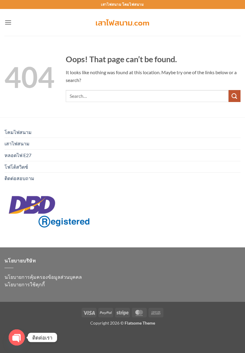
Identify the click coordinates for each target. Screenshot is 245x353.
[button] (8, 22)
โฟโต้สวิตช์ (16, 167)
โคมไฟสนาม (18, 132)
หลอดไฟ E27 (17, 155)
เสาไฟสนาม (17, 143)
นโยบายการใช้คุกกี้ (24, 284)
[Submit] (235, 96)
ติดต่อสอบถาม (19, 178)
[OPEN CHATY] (17, 337)
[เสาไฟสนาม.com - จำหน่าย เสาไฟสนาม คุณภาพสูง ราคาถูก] (122, 22)
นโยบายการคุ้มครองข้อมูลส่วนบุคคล (43, 277)
